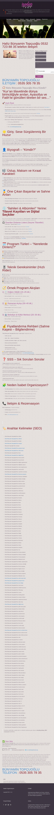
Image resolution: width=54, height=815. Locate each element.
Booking (38, 19)
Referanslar (29, 20)
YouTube (38, 113)
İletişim (35, 20)
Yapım (27, 19)
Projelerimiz (45, 19)
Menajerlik (32, 19)
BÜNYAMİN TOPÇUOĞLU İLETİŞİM (21, 81)
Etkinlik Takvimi (21, 20)
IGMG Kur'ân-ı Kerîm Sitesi (10, 111)
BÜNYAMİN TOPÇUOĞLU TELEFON (21, 771)
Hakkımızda (15, 19)
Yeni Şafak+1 (47, 107)
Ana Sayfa (8, 19)
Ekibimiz (22, 19)
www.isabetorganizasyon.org (15, 126)
